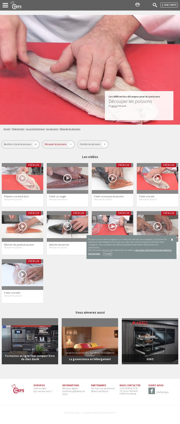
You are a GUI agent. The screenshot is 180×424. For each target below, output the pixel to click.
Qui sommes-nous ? (43, 391)
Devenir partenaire (99, 391)
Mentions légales (70, 388)
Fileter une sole (146, 196)
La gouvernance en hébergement (90, 359)
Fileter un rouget (57, 196)
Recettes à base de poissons (18, 144)
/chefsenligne (162, 392)
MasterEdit (109, 412)
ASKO (150, 359)
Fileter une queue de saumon (109, 196)
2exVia (96, 412)
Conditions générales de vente (73, 392)
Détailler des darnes (59, 244)
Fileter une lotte (12, 292)
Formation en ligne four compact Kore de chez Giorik (30, 357)
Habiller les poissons (90, 144)
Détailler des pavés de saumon (19, 244)
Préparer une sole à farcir (16, 196)
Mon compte (170, 5)
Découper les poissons (56, 144)
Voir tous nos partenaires (103, 388)
